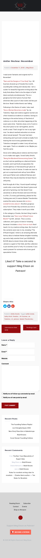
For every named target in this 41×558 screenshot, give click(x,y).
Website (4, 358)
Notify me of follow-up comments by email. (19, 394)
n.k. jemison (15, 319)
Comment (5, 364)
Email (4, 352)
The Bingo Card (31, 327)
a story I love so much (25, 224)
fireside (15, 316)
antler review (30, 314)
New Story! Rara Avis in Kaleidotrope (22, 431)
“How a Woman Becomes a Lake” (15, 110)
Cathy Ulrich (8, 316)
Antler (13, 314)
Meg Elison (30, 67)
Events (24, 506)
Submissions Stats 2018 (11, 329)
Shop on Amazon (20, 510)
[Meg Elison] (20, 5)
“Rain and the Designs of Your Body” (16, 81)
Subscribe (27, 503)
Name (4, 345)
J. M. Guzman (23, 316)
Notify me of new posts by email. (15, 397)
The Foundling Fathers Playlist (21, 424)
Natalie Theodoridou (26, 319)
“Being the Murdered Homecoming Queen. (18, 158)
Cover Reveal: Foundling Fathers (21, 438)
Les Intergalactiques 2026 (21, 428)
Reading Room (14, 503)
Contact (16, 506)
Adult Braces (21, 435)
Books (17, 314)
